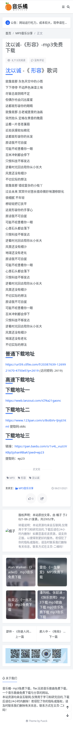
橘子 (59, 515)
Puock (44, 721)
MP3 (12, 478)
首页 (8, 33)
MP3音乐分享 (24, 33)
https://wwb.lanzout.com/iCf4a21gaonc (33, 400)
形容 (36, 70)
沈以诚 (14, 70)
